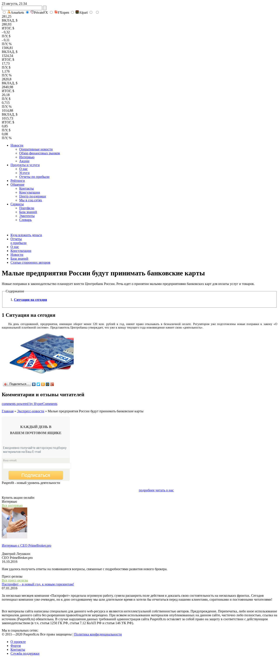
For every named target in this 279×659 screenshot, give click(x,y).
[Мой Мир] (47, 384)
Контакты (26, 188)
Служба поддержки (24, 653)
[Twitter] (38, 384)
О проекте (18, 642)
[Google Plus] (52, 384)
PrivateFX (41, 12)
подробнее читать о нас (156, 490)
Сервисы (17, 204)
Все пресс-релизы (15, 580)
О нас (23, 169)
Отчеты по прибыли (34, 177)
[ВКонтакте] (34, 384)
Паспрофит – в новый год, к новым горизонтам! (38, 584)
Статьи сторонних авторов (30, 262)
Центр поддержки (32, 196)
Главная (8, 411)
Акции (24, 161)
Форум (15, 645)
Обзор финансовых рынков (39, 153)
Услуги (24, 173)
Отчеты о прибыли (18, 241)
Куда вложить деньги (26, 235)
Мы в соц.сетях (30, 200)
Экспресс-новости (30, 411)
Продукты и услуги (25, 165)
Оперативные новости (36, 149)
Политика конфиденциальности (98, 634)
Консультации (29, 192)
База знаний (28, 212)
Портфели (26, 208)
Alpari (83, 12)
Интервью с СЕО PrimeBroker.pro (26, 545)
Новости (16, 145)
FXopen (63, 12)
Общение (17, 184)
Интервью (26, 157)
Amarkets (17, 12)
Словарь (25, 220)
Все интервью (12, 505)
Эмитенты (27, 216)
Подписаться (35, 475)
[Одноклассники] (43, 384)
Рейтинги (17, 180)
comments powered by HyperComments (29, 404)
